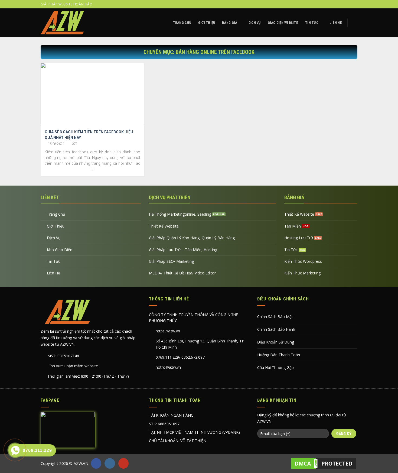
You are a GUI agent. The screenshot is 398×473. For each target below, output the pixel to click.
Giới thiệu (206, 23)
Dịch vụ (255, 23)
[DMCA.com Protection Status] (323, 463)
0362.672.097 (193, 357)
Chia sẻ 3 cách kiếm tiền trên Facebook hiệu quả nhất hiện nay (89, 135)
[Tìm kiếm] (355, 22)
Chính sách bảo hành (276, 329)
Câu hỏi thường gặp (275, 367)
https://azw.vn (168, 330)
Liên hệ (336, 23)
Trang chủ (182, 23)
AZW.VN (81, 463)
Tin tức (311, 23)
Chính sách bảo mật (275, 316)
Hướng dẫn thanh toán (278, 354)
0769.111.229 (167, 357)
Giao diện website (283, 23)
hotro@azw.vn (168, 367)
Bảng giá (229, 23)
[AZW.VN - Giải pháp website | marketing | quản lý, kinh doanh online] (62, 22)
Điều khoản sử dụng (275, 342)
